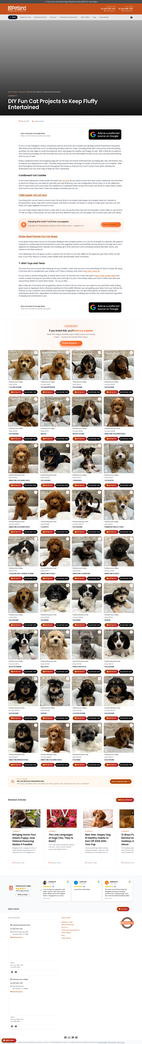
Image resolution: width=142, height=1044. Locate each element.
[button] (41, 890)
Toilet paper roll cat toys (33, 195)
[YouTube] (15, 972)
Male (13, 384)
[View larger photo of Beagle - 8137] (67, 399)
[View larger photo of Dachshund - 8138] (35, 399)
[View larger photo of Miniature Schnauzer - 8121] (99, 539)
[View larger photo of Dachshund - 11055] (131, 632)
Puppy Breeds (104, 17)
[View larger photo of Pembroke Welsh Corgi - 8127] (131, 492)
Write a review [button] (23, 895)
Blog (94, 17)
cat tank (65, 180)
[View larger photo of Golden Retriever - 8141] (67, 352)
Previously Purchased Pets (68, 17)
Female (45, 384)
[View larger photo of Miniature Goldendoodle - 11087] (35, 445)
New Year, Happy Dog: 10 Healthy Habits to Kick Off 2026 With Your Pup (98, 839)
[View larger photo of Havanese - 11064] (67, 585)
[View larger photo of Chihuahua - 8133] (99, 445)
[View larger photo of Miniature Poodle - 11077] (67, 539)
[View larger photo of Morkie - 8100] (131, 585)
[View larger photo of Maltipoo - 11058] (67, 632)
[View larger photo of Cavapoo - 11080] (67, 492)
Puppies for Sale (25, 17)
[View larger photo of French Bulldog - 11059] (99, 632)
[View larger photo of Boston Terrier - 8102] (35, 632)
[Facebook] (12, 972)
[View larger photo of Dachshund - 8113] (35, 585)
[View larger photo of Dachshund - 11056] (35, 678)
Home (10, 92)
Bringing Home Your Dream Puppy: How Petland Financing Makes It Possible (24, 839)
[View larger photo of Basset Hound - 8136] (99, 399)
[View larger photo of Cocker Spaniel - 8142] (35, 352)
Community (22, 92)
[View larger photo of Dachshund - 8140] (99, 352)
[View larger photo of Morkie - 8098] (67, 678)
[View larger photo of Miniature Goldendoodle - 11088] (131, 399)
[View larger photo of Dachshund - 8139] (131, 352)
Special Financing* (40, 17)
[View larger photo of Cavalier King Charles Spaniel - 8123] (35, 539)
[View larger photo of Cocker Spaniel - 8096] (99, 678)
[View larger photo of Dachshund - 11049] (131, 678)
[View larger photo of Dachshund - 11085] (67, 445)
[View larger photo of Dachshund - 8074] (131, 725)
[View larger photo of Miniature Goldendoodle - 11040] (67, 725)
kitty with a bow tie (92, 271)
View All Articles (125, 800)
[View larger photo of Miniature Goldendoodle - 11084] (35, 492)
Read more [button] (46, 898)
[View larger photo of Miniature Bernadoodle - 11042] (35, 725)
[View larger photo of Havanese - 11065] (99, 585)
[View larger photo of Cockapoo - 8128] (131, 445)
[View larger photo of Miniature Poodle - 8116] (131, 539)
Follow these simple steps (105, 276)
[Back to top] (132, 909)
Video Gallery (85, 17)
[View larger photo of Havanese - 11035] (99, 725)
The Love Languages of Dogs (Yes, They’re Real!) (61, 838)
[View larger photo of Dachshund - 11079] (99, 492)
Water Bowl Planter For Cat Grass (38, 236)
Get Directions (17, 937)
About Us (53, 17)
